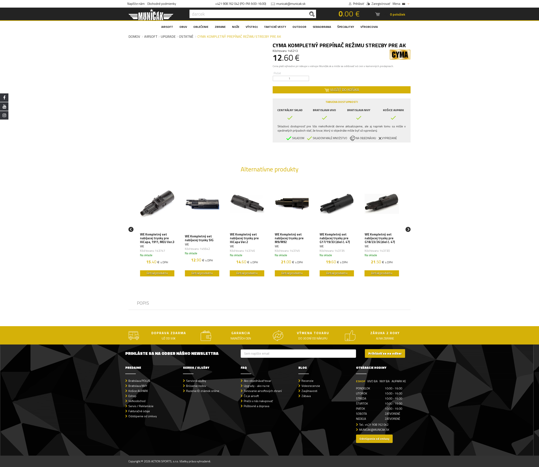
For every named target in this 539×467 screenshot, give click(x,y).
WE (142, 246)
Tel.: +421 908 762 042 (373, 424)
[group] (157, 229)
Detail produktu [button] (157, 273)
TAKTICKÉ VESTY (275, 26)
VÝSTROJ (252, 26)
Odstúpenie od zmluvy (142, 416)
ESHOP (360, 381)
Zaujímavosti (309, 391)
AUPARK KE (399, 381)
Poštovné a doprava (256, 406)
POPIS (143, 303)
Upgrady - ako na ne (257, 386)
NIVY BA (385, 381)
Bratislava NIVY (137, 386)
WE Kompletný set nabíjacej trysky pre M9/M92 (289, 238)
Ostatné (186, 36)
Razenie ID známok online (202, 391)
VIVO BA (372, 381)
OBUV (183, 26)
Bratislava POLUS (139, 380)
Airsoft (150, 36)
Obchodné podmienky (161, 3)
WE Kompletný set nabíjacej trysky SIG (199, 238)
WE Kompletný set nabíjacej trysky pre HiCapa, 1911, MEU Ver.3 (157, 238)
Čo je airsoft (251, 396)
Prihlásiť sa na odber (385, 353)
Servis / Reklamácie (140, 406)
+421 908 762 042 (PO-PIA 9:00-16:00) (240, 3)
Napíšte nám (136, 3)
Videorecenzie (311, 386)
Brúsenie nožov (196, 386)
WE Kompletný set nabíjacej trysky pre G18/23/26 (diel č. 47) (380, 238)
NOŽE (235, 26)
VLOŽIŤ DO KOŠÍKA (344, 90)
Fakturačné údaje (139, 411)
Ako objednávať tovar (257, 380)
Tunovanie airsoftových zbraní (263, 391)
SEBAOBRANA (322, 26)
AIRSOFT (167, 26)
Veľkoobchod (136, 401)
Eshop (132, 396)
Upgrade (168, 36)
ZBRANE (220, 26)
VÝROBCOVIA (369, 26)
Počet (277, 73)
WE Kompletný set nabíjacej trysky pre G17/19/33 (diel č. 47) (335, 238)
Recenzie (308, 380)
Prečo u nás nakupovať (258, 401)
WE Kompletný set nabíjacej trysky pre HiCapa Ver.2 (244, 238)
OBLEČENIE (200, 26)
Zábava (306, 396)
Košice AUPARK (138, 391)
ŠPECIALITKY (345, 26)
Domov (134, 36)
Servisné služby (196, 380)
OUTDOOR (299, 26)
